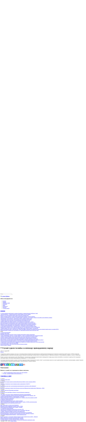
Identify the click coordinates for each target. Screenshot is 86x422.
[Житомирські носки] (43, 27)
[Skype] (14, 365)
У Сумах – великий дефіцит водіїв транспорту (13, 373)
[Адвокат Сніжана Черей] (43, 18)
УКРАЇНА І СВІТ (6, 303)
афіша (4, 305)
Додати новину (6, 308)
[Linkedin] (8, 365)
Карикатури (5, 306)
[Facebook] (1, 365)
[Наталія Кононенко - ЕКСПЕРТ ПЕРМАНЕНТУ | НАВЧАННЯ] (43, 36)
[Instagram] (4, 365)
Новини (4, 302)
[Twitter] (6, 365)
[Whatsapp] (10, 365)
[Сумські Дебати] (4, 296)
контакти (4, 307)
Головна (4, 300)
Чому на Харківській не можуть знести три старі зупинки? (15, 372)
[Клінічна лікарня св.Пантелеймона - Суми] (43, 8)
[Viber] (16, 365)
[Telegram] (12, 365)
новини (2, 311)
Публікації (5, 304)
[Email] (18, 365)
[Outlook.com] (22, 365)
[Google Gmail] (24, 365)
